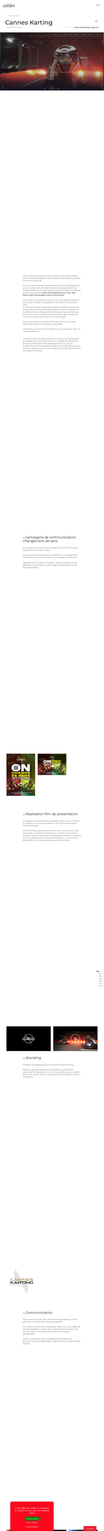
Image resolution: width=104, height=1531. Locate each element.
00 (97, 971)
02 (100, 976)
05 (100, 983)
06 (100, 985)
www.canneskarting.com (86, 27)
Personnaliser (31, 1526)
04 (100, 981)
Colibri (9, 6)
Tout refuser (32, 1522)
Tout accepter (32, 1518)
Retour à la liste (13, 16)
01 (100, 973)
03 (100, 978)
